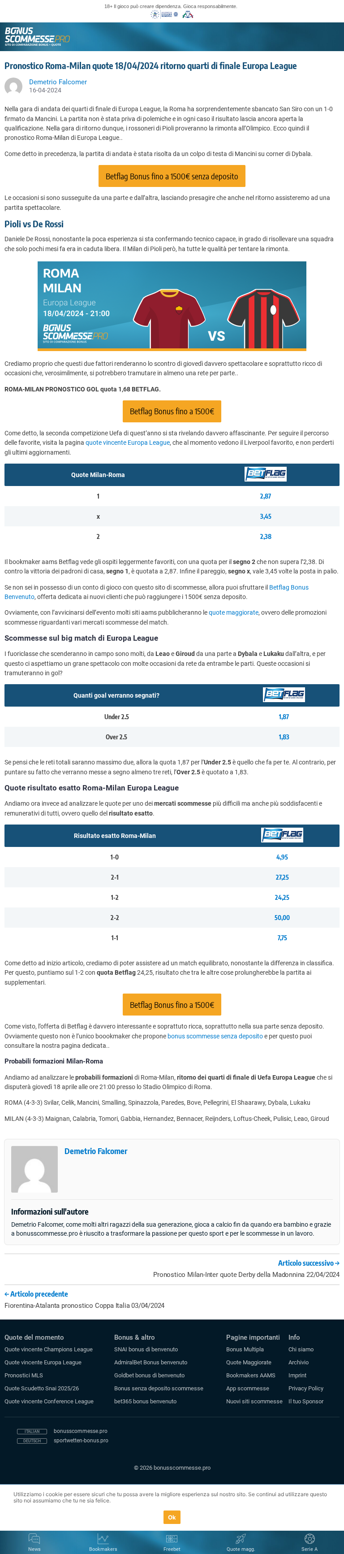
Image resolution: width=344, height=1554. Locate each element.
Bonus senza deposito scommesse (158, 1388)
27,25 (282, 877)
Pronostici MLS (23, 1375)
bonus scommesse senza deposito (215, 1036)
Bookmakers (103, 1549)
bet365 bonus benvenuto (145, 1401)
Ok (172, 1517)
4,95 (282, 857)
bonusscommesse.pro (81, 1431)
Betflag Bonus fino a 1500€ (172, 411)
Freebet (172, 1549)
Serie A (309, 1549)
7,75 (282, 938)
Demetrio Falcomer (95, 1151)
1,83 (284, 737)
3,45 (265, 516)
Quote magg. (241, 1549)
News (34, 1549)
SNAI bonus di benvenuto (146, 1349)
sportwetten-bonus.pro (81, 1440)
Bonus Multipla (245, 1349)
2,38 (265, 536)
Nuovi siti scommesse (254, 1401)
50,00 (282, 917)
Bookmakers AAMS (250, 1375)
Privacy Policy (305, 1388)
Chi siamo (301, 1349)
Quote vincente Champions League (48, 1349)
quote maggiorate (233, 612)
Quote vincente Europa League (43, 1362)
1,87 (284, 717)
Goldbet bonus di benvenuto (149, 1375)
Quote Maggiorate (248, 1362)
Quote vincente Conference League (49, 1401)
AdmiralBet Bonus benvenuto (150, 1362)
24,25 (282, 897)
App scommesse (247, 1388)
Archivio (298, 1362)
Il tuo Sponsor (305, 1401)
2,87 (265, 496)
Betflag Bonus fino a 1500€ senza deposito (172, 176)
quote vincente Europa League (128, 442)
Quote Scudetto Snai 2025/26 (41, 1388)
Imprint (297, 1375)
